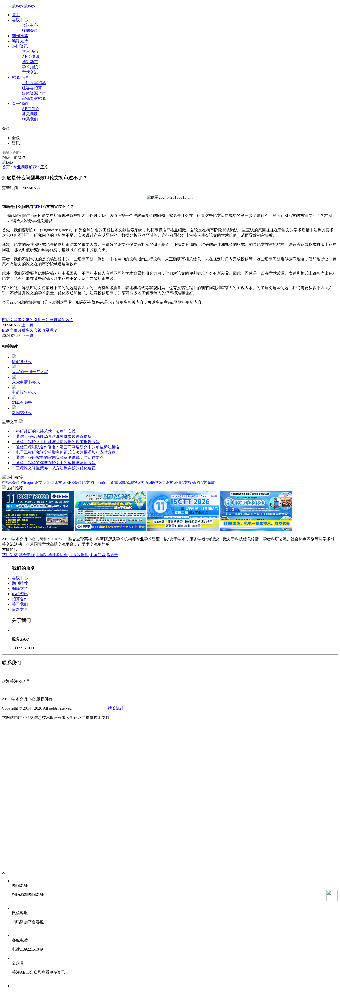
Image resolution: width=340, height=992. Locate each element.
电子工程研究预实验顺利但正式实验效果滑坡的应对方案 (63, 452)
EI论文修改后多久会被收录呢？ (29, 330)
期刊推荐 (20, 36)
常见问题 (30, 114)
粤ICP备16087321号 (90, 708)
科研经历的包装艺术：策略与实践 (44, 431)
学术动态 (30, 51)
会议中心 (20, 20)
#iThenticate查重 (105, 482)
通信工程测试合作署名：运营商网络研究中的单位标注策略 (65, 447)
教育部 (112, 555)
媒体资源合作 (34, 93)
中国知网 (98, 555)
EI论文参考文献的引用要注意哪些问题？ (37, 320)
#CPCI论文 (53, 482)
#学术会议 (11, 482)
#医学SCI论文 (161, 482)
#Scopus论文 (32, 482)
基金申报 (27, 555)
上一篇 (27, 325)
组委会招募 (32, 88)
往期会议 (30, 30)
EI (40, 206)
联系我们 (30, 119)
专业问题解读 (25, 167)
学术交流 (30, 72)
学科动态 (30, 62)
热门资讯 (20, 46)
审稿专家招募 (34, 98)
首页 (16, 15)
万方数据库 (79, 555)
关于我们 (20, 104)
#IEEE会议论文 (77, 482)
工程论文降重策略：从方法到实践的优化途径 (54, 468)
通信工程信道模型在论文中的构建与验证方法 (54, 463)
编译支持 (20, 41)
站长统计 (116, 708)
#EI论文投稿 (185, 482)
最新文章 (20, 609)
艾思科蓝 (10, 555)
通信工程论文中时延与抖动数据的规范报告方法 (56, 442)
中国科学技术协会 (52, 555)
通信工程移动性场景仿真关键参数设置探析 (52, 436)
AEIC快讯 (30, 56)
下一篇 (27, 335)
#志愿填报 (128, 482)
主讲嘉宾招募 (34, 83)
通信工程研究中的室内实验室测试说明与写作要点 (58, 457)
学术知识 (30, 67)
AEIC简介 (30, 109)
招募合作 (20, 77)
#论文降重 (206, 482)
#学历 (143, 482)
